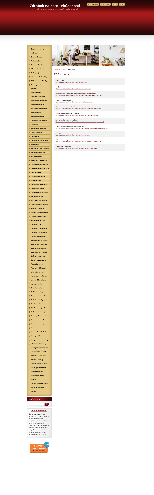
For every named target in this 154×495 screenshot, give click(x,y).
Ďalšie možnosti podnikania (65, 140)
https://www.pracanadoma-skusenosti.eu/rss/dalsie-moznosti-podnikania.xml (79, 141)
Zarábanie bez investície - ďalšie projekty (70, 126)
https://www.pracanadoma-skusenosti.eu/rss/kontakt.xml (73, 135)
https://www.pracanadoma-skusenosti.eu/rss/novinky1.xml (73, 89)
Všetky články (60, 80)
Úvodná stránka (94, 4)
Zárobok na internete (60, 69)
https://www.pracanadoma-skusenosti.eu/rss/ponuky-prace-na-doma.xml (77, 115)
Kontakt (58, 133)
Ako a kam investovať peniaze (66, 120)
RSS (116, 4)
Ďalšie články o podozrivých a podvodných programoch (76, 93)
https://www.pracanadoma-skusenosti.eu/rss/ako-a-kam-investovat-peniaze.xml (80, 122)
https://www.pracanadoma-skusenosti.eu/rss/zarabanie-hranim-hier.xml (77, 148)
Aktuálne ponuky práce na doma (67, 113)
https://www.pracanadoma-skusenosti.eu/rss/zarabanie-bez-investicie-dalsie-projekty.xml (82, 128)
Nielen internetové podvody (65, 107)
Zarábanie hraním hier (63, 146)
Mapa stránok (106, 4)
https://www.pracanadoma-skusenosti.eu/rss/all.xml (71, 82)
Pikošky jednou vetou (63, 100)
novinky (58, 87)
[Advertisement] (77, 29)
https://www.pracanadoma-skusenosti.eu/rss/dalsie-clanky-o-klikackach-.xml (79, 95)
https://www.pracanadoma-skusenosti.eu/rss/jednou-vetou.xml (74, 102)
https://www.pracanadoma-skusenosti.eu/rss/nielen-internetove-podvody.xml (79, 108)
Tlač (123, 4)
